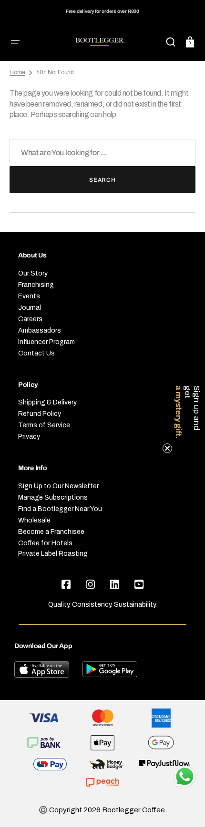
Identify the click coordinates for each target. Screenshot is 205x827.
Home (17, 72)
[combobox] (102, 152)
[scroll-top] (184, 749)
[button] (15, 41)
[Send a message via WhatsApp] (184, 776)
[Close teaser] (167, 448)
